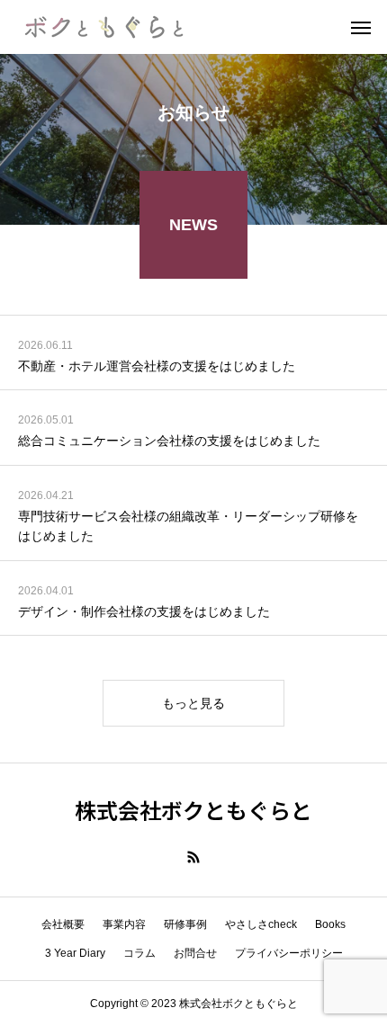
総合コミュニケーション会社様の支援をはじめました (169, 440)
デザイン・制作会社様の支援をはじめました (144, 611)
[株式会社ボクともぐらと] (103, 27)
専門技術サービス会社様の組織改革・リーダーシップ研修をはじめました (188, 526)
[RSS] (193, 857)
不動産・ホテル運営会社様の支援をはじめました (156, 366)
